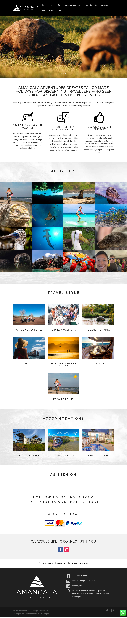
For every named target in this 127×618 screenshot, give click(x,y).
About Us (105, 5)
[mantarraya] (48, 226)
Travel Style (55, 5)
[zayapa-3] (79, 271)
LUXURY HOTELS (29, 455)
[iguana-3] (111, 204)
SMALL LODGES (98, 455)
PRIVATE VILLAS (63, 455)
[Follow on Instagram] (66, 549)
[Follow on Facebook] (60, 549)
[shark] (48, 249)
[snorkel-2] (48, 204)
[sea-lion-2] (111, 249)
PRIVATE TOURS (63, 399)
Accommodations (72, 5)
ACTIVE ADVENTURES (29, 329)
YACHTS (98, 363)
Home (44, 5)
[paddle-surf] (48, 271)
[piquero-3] (79, 249)
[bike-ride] (16, 204)
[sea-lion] (79, 204)
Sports (89, 5)
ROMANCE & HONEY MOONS (63, 364)
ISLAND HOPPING (98, 329)
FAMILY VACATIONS (63, 329)
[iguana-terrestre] (16, 226)
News (43, 11)
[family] (111, 271)
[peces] (111, 226)
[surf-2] (79, 226)
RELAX (28, 363)
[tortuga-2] (16, 271)
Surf (96, 5)
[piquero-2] (16, 249)
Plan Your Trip (55, 11)
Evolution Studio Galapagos (37, 613)
